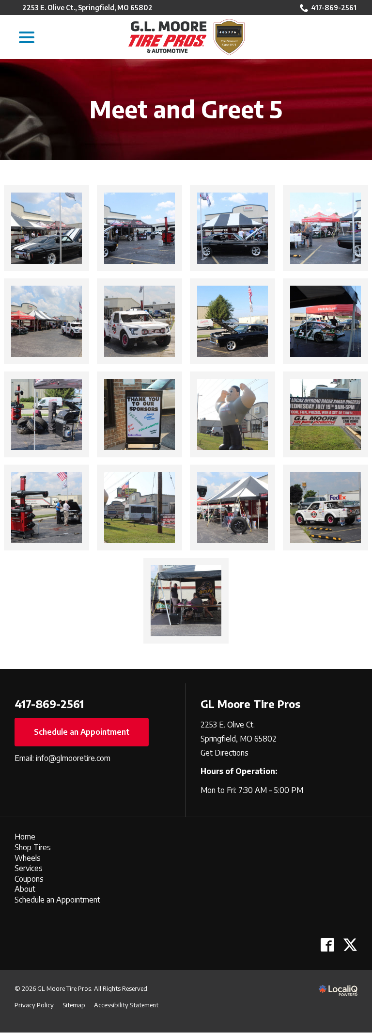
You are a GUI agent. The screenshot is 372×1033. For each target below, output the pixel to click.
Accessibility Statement (126, 1005)
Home (25, 836)
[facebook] (327, 945)
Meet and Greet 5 (186, 110)
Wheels (28, 858)
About (25, 889)
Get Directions (224, 753)
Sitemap (73, 1005)
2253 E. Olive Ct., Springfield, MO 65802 (87, 7)
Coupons (29, 879)
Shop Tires (33, 847)
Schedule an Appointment (81, 732)
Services (29, 868)
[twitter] (350, 945)
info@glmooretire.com (73, 758)
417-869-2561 (333, 7)
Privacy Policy (34, 1005)
